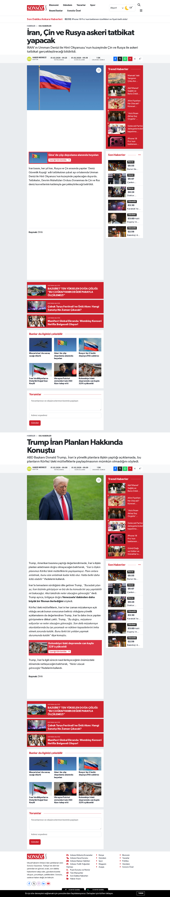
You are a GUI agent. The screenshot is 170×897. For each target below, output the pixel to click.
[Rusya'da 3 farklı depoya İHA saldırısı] (90, 345)
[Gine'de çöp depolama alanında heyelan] (65, 345)
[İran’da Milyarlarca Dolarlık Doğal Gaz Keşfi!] (40, 370)
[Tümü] (139, 155)
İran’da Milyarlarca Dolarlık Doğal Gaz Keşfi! (38, 381)
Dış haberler (45, 26)
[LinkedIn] (43, 883)
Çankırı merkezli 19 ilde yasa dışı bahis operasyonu (133, 181)
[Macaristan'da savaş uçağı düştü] (40, 345)
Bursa (130, 162)
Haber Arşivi (75, 879)
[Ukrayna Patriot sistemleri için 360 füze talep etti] (65, 370)
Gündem (67, 5)
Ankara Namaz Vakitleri (80, 861)
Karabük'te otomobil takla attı (132, 207)
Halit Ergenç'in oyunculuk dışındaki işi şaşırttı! (133, 220)
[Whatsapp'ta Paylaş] (125, 59)
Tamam (140, 893)
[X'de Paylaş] (120, 59)
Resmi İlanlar (56, 11)
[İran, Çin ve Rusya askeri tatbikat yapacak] (65, 87)
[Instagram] (39, 883)
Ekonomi (53, 5)
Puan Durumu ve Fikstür (80, 870)
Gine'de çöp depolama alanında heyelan (63, 355)
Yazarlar (81, 5)
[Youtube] (48, 883)
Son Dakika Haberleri (79, 876)
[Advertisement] (77, 130)
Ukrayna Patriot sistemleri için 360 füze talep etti (63, 381)
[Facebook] (29, 883)
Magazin (102, 864)
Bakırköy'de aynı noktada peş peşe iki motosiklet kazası (133, 234)
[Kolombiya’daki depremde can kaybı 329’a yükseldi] (90, 370)
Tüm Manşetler (76, 873)
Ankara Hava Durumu (79, 858)
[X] (34, 883)
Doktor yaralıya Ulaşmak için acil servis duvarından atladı (133, 194)
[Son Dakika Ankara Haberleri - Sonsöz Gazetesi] (37, 8)
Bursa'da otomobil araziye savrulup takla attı (134, 168)
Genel (130, 175)
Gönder (35, 423)
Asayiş (101, 867)
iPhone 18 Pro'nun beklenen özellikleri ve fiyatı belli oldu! (96, 19)
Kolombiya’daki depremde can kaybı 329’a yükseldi (89, 381)
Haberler (31, 26)
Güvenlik (132, 201)
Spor (92, 5)
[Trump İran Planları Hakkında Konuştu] (65, 497)
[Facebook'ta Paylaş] (115, 59)
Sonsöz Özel (74, 11)
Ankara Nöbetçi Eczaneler (81, 855)
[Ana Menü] (140, 11)
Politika (125, 861)
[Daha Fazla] (130, 59)
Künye (101, 855)
